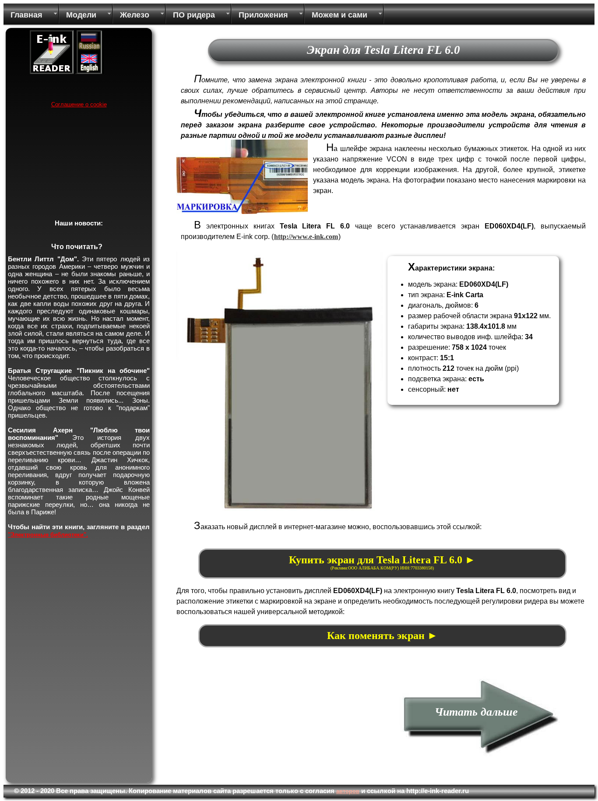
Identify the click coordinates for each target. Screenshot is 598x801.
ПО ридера (194, 15)
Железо (134, 15)
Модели (81, 15)
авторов (347, 791)
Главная (26, 15)
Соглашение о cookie (79, 104)
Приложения (263, 15)
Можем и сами (339, 15)
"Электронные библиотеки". (48, 534)
